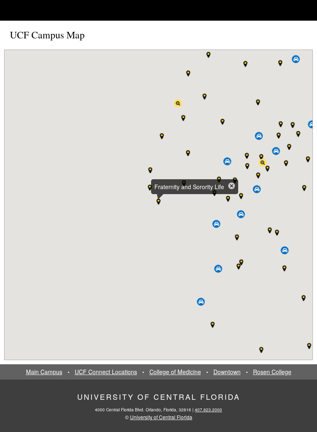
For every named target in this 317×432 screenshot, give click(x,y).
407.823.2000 (208, 410)
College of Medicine (175, 371)
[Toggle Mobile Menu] (299, 9)
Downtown (227, 371)
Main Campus (44, 371)
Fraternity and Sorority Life (189, 187)
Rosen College (272, 371)
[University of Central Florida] (71, 10)
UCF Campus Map (47, 34)
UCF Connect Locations (106, 371)
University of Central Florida (158, 396)
